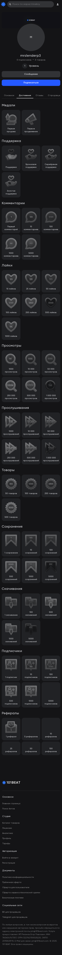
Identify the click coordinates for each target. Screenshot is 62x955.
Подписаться (31, 83)
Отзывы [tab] (39, 95)
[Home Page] (4, 4)
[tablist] (31, 95)
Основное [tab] (9, 95)
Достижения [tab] (25, 95)
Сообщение (31, 74)
